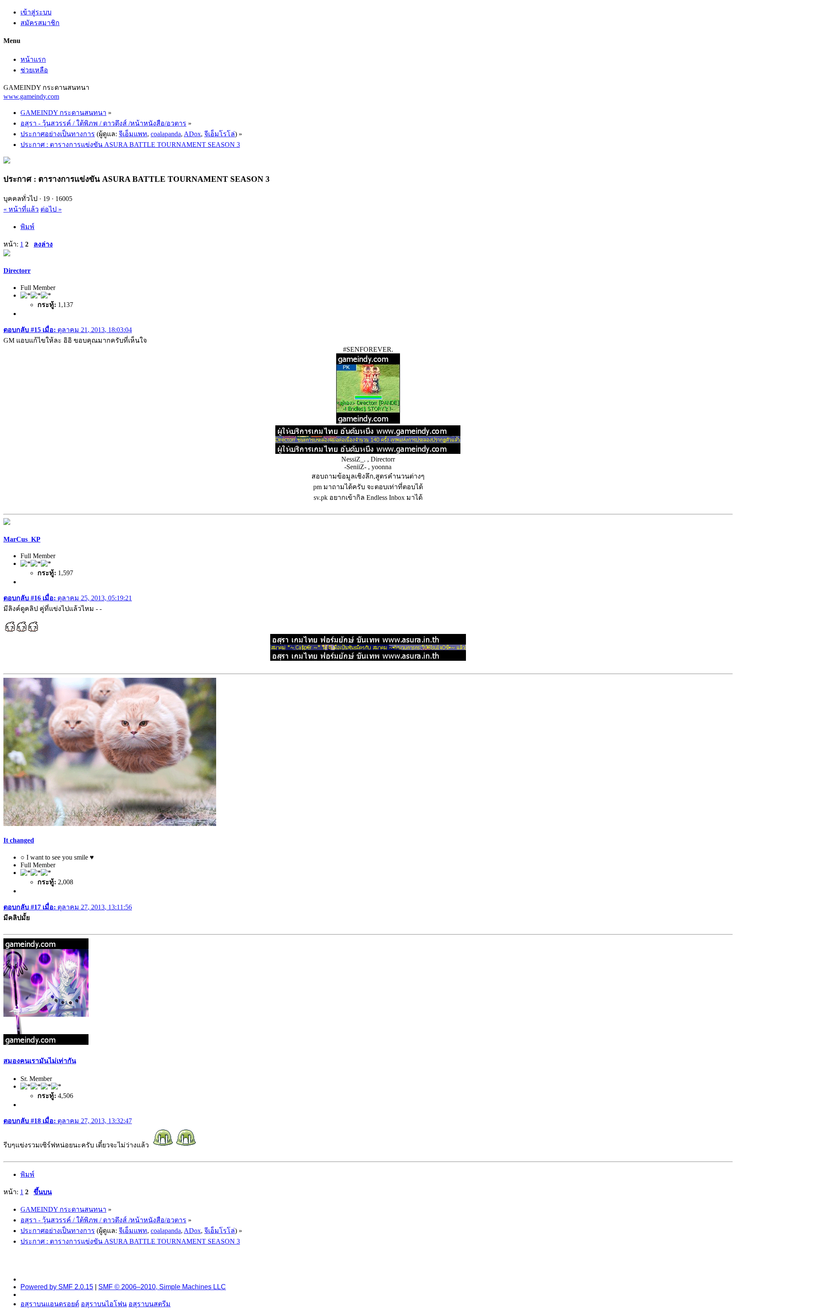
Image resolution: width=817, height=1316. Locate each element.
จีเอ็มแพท (133, 134)
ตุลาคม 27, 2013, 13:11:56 (67, 907)
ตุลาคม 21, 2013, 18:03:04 (67, 329)
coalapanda (166, 134)
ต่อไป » (51, 209)
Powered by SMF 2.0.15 (56, 1286)
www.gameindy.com (31, 96)
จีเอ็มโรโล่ (219, 134)
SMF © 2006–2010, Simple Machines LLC (162, 1286)
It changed (18, 840)
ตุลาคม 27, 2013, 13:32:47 (67, 1120)
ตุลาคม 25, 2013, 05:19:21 (67, 598)
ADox (192, 134)
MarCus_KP (21, 539)
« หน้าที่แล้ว (21, 209)
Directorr (17, 270)
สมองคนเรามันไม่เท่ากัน (39, 1060)
